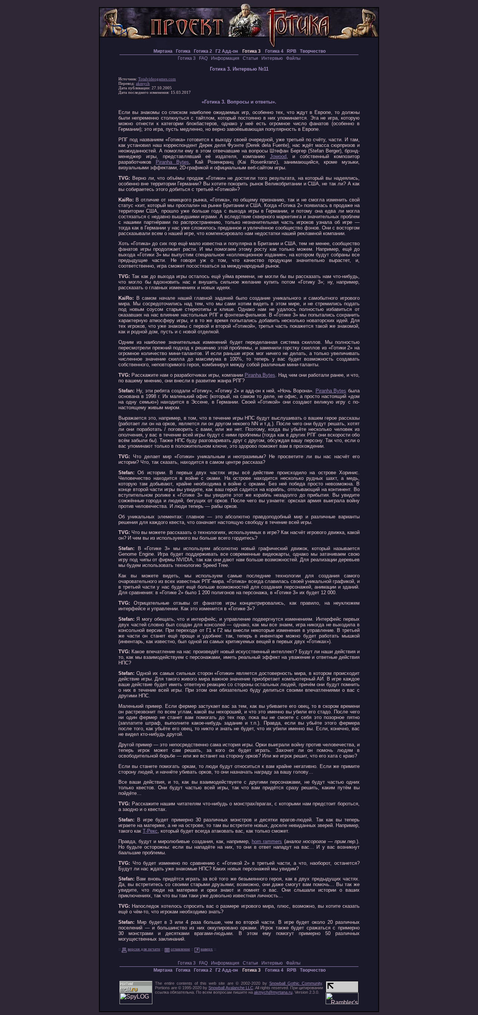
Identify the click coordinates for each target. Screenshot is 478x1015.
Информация (225, 58)
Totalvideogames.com (157, 79)
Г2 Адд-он (226, 51)
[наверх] (197, 949)
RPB (292, 51)
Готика (183, 51)
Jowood (278, 156)
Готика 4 (274, 51)
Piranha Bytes (172, 162)
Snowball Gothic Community (295, 983)
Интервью (272, 58)
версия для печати (144, 949)
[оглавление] (167, 949)
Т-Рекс (150, 831)
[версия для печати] (124, 949)
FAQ (203, 58)
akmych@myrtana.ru (273, 992)
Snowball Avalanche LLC (230, 987)
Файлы (293, 58)
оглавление (180, 949)
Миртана (162, 51)
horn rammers (267, 841)
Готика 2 (203, 51)
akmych (143, 83)
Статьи (250, 58)
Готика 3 (187, 58)
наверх (207, 949)
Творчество (313, 51)
